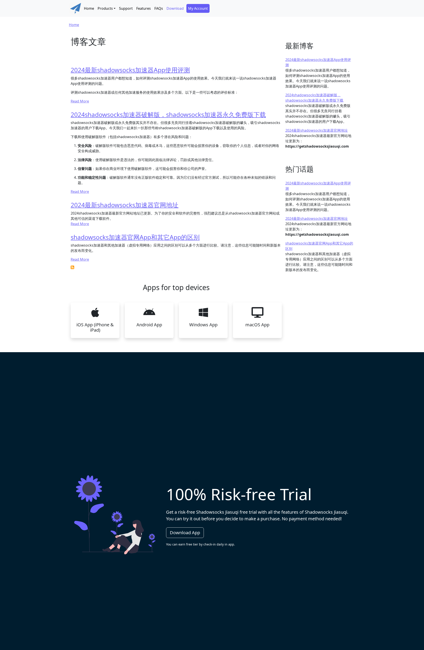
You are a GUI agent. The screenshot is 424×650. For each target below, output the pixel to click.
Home (89, 8)
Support (126, 8)
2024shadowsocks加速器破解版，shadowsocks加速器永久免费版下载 (168, 114)
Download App (185, 533)
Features (143, 8)
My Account (198, 8)
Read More (80, 101)
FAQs (158, 8)
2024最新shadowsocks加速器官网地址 (124, 205)
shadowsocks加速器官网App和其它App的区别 (135, 237)
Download (175, 8)
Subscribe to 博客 (72, 267)
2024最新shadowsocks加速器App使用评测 (130, 70)
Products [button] (105, 8)
